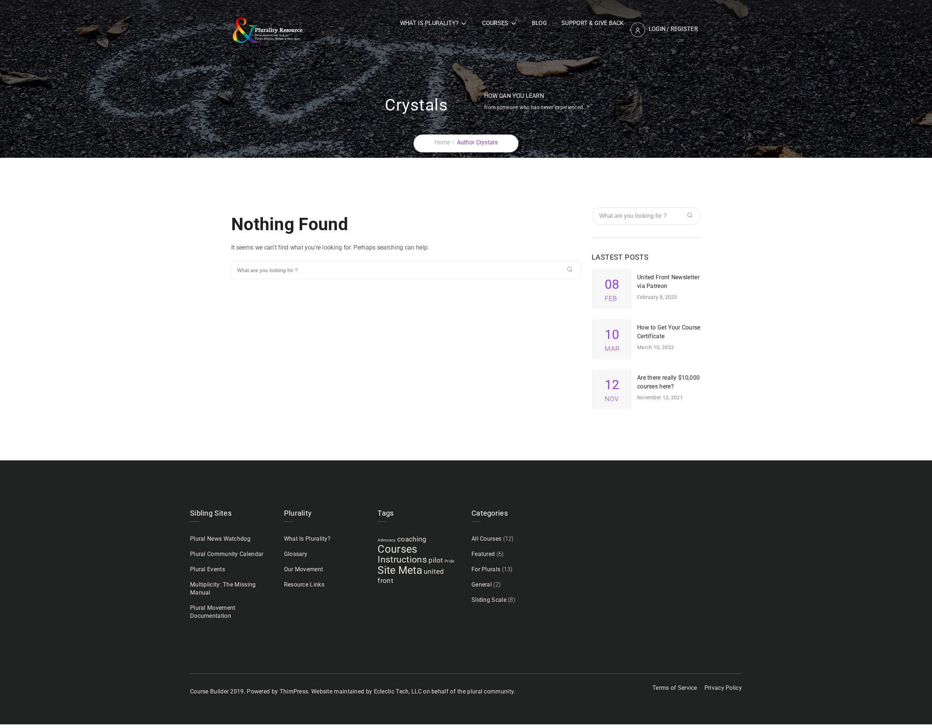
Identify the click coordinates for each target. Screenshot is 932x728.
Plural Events (207, 569)
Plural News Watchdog (220, 538)
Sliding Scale (488, 599)
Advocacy (386, 540)
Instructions (402, 559)
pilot (436, 560)
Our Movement (303, 569)
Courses (495, 23)
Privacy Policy (723, 687)
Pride (450, 561)
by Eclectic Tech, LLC (394, 691)
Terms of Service (674, 687)
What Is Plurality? (429, 23)
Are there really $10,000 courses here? (668, 382)
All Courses (486, 538)
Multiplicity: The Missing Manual (223, 588)
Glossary (295, 554)
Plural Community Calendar (227, 554)
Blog (539, 23)
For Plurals (485, 569)
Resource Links (304, 584)
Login (657, 28)
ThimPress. (295, 691)
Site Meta (400, 570)
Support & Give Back (592, 23)
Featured (483, 554)
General (481, 584)
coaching (411, 539)
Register (684, 28)
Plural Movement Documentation (213, 611)
